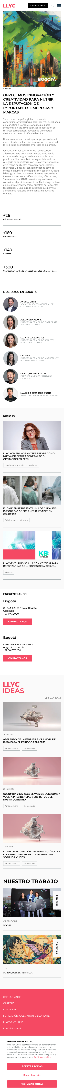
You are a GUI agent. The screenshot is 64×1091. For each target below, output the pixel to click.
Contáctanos (38, 5)
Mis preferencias (32, 1075)
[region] (32, 1063)
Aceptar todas (32, 1066)
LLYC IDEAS (10, 1009)
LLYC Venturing (13, 1022)
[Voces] (32, 902)
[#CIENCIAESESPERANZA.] (32, 949)
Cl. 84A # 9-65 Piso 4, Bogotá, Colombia (20, 609)
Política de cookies (42, 1057)
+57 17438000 (11, 613)
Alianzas (9, 572)
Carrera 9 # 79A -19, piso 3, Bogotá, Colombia (18, 646)
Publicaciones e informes (16, 520)
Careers (8, 1003)
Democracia (29, 748)
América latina (11, 748)
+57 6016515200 (12, 650)
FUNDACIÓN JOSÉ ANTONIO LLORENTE (26, 1015)
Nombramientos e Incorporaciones (21, 465)
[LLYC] (9, 5)
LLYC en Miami (12, 1028)
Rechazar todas (32, 1083)
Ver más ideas (53, 698)
